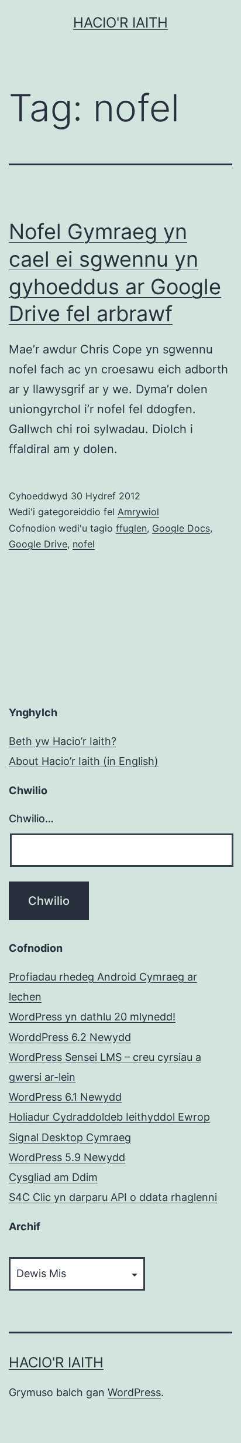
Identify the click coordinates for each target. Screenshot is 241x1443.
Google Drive (38, 544)
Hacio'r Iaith (120, 22)
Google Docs (181, 528)
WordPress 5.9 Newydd (67, 1157)
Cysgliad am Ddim (53, 1177)
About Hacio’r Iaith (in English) (84, 761)
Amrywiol (138, 512)
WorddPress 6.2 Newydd (70, 1037)
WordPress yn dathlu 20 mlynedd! (92, 1016)
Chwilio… (31, 818)
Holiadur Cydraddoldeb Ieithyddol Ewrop (109, 1117)
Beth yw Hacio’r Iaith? (62, 741)
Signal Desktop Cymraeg (70, 1137)
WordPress (134, 1392)
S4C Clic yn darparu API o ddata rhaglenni (113, 1197)
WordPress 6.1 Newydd (65, 1097)
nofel (84, 544)
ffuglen (131, 528)
